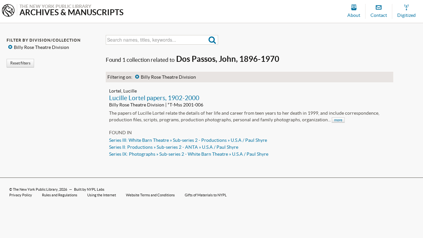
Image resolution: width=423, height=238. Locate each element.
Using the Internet (101, 195)
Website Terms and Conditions (150, 195)
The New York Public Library (35, 189)
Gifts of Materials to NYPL (206, 195)
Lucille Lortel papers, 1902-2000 (154, 97)
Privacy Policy (20, 195)
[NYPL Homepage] (8, 11)
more (338, 120)
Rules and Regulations (59, 195)
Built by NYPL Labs (89, 189)
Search (212, 40)
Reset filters (20, 63)
